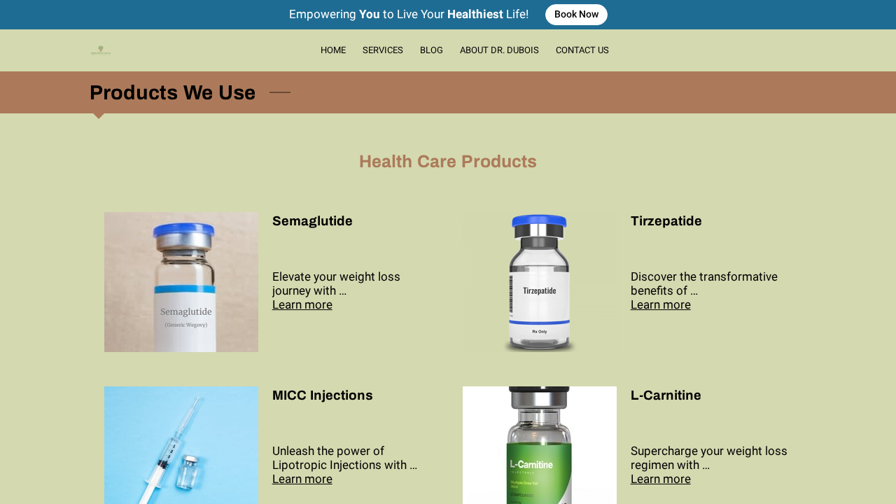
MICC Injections (322, 395)
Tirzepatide (666, 221)
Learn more (302, 305)
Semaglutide (312, 221)
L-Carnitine (666, 395)
